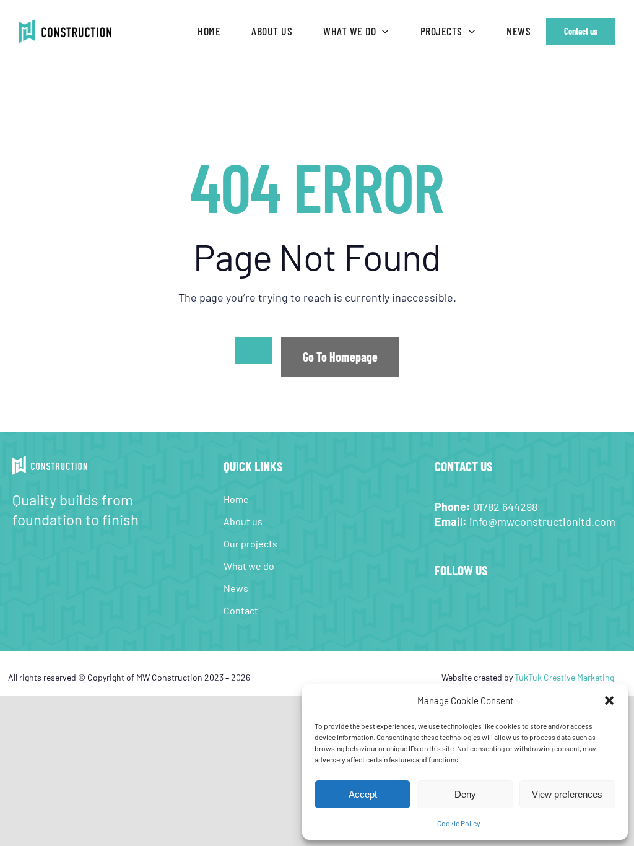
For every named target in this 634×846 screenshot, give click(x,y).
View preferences (567, 794)
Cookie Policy (458, 823)
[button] (609, 700)
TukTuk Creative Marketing (564, 677)
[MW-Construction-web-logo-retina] (65, 25)
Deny (465, 794)
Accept (363, 794)
